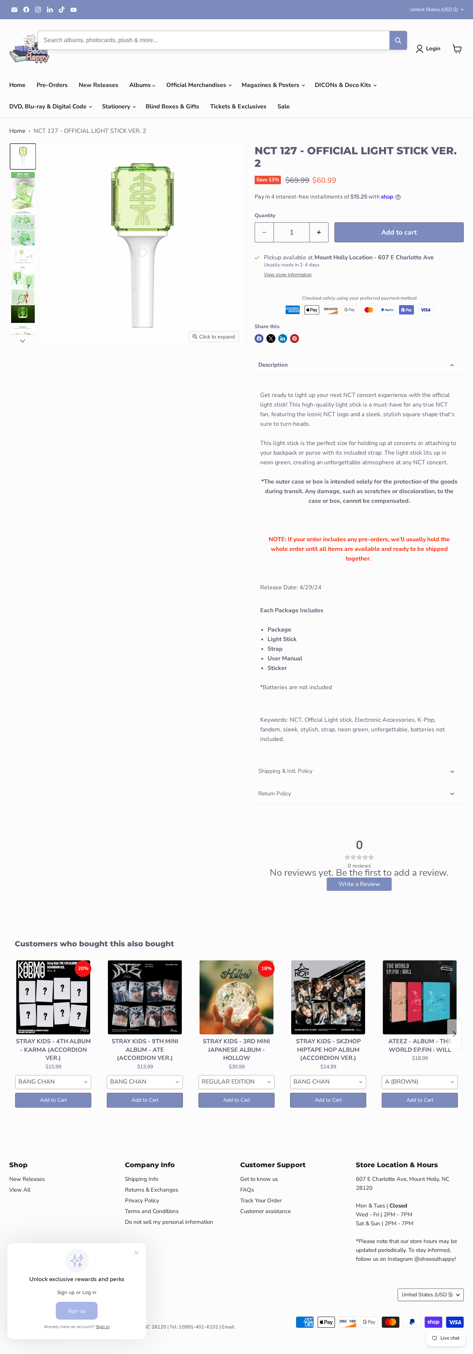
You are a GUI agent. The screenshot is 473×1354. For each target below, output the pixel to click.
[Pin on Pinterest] (294, 338)
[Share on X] (270, 338)
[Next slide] (22, 340)
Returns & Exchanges (151, 1189)
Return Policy (274, 793)
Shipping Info (141, 1179)
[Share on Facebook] (259, 338)
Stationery (117, 106)
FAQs (247, 1189)
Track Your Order (261, 1200)
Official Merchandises (197, 85)
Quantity (265, 216)
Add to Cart (53, 1100)
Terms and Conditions (151, 1211)
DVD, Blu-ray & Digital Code (48, 106)
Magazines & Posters (271, 85)
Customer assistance (265, 1211)
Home (17, 85)
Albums (140, 85)
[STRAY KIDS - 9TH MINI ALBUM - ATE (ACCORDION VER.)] (145, 997)
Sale (284, 106)
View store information (288, 274)
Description (273, 364)
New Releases (98, 85)
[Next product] (454, 1034)
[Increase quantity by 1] (319, 232)
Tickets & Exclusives (238, 106)
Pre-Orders (52, 85)
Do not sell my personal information (169, 1222)
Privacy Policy (142, 1200)
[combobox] (53, 1082)
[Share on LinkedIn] (282, 338)
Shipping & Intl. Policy (285, 771)
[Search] (398, 40)
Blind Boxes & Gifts (172, 106)
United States (434, 9)
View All (19, 1189)
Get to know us (259, 1179)
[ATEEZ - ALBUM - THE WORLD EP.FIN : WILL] (420, 997)
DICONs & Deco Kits (343, 85)
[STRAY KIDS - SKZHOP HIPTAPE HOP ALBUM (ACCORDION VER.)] (328, 997)
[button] (429, 48)
